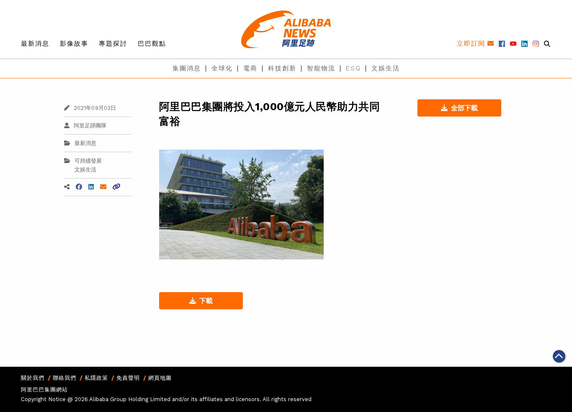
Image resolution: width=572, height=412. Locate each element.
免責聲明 (128, 378)
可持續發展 (88, 161)
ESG (353, 68)
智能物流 (321, 68)
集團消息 (187, 68)
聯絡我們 (64, 378)
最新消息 (35, 43)
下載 (206, 301)
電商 (250, 68)
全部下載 (464, 108)
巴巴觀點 (152, 43)
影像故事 (74, 43)
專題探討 (113, 43)
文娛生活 (385, 68)
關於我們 (32, 378)
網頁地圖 (160, 378)
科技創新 (282, 68)
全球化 (222, 68)
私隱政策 (96, 378)
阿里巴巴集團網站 (44, 389)
